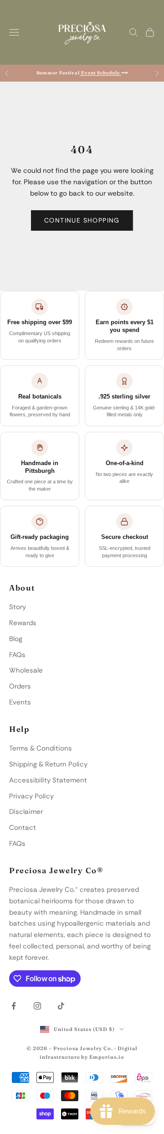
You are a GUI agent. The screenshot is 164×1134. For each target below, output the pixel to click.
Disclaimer (26, 811)
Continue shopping (82, 220)
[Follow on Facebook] (13, 1005)
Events (20, 702)
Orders (20, 686)
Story (17, 606)
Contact (22, 827)
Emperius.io (106, 1057)
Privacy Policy (31, 796)
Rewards (22, 622)
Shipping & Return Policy (48, 764)
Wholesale (26, 670)
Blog (15, 638)
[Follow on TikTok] (61, 1005)
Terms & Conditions (40, 748)
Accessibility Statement (48, 780)
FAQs (17, 654)
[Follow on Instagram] (37, 1005)
